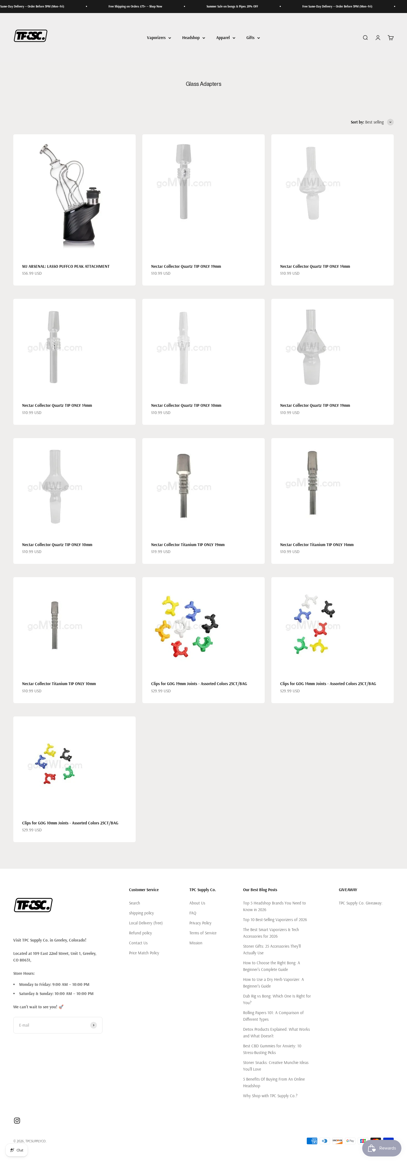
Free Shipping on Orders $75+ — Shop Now (112, 6)
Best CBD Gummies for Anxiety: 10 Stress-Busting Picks (272, 1049)
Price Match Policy (144, 952)
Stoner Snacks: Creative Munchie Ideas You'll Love (275, 1066)
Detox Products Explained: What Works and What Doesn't (276, 1032)
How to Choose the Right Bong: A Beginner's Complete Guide (271, 966)
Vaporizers (156, 37)
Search (134, 903)
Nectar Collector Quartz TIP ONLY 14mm (315, 266)
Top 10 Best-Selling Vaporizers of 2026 (275, 919)
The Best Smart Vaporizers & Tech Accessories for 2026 (271, 933)
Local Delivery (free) (146, 923)
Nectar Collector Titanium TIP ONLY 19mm (188, 544)
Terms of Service (203, 932)
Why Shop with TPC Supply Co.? (270, 1095)
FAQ (192, 913)
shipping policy (141, 913)
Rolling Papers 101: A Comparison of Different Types (273, 1016)
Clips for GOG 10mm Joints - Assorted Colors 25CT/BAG (70, 823)
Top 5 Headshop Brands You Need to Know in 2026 (274, 906)
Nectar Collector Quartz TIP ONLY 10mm (186, 405)
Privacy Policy (200, 923)
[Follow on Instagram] (17, 1120)
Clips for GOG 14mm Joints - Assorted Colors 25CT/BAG (328, 683)
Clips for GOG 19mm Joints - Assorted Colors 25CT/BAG (199, 683)
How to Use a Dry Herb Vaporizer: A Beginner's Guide (273, 983)
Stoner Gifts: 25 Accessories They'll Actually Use (272, 949)
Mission (195, 942)
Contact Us (138, 942)
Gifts (250, 37)
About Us (197, 903)
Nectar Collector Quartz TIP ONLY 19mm (186, 266)
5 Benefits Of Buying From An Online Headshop (274, 1082)
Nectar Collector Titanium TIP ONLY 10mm (59, 683)
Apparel (223, 37)
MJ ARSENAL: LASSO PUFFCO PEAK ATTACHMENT (66, 266)
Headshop (191, 37)
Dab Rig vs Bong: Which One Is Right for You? (277, 999)
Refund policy (140, 932)
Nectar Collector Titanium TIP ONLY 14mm (317, 544)
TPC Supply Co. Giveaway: (361, 903)
